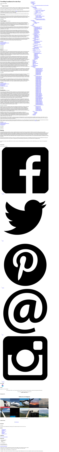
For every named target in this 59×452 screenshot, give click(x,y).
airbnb (36, 120)
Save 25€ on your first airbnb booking (4, 123)
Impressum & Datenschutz (3, 446)
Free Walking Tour (2, 44)
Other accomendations (3, 43)
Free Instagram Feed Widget (24, 418)
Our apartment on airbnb (3, 42)
